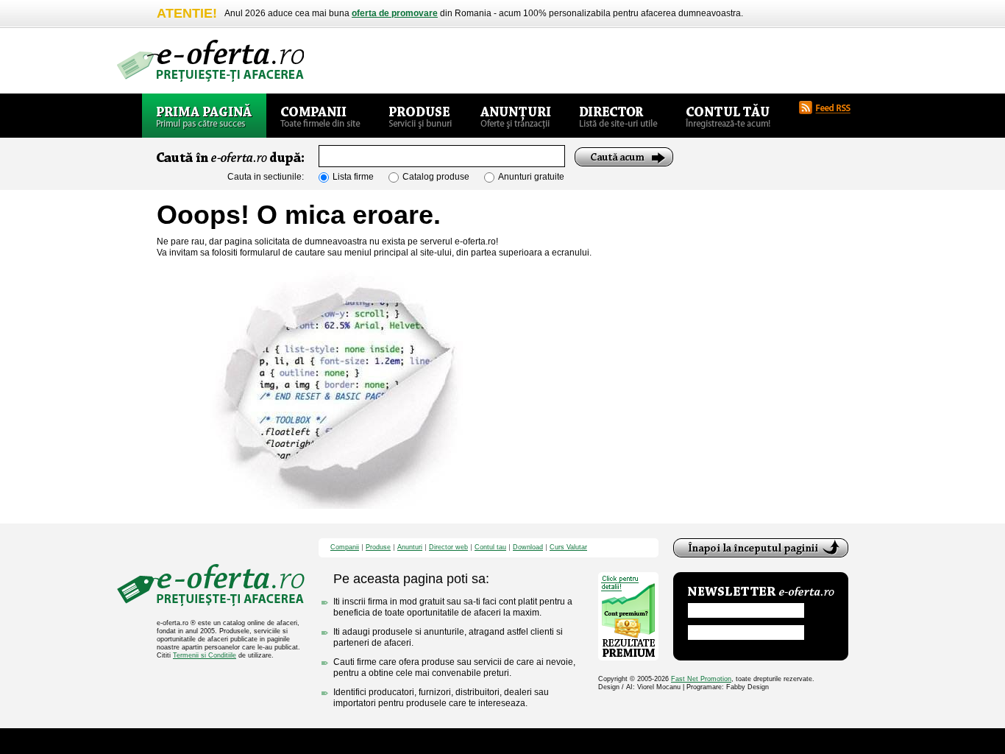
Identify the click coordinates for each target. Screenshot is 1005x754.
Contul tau (490, 547)
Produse (378, 547)
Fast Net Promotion (701, 679)
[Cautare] (624, 156)
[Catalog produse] (420, 116)
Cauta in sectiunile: (265, 177)
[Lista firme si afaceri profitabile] (210, 61)
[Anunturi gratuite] (515, 116)
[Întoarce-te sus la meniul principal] (760, 547)
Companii (344, 547)
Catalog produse (435, 177)
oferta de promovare (395, 13)
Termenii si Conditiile (204, 655)
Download (528, 547)
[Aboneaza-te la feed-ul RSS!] (830, 107)
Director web (448, 547)
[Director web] (618, 116)
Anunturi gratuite (531, 177)
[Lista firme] (320, 116)
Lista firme (353, 177)
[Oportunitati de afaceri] (204, 116)
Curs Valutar (568, 547)
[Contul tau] (728, 116)
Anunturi (409, 547)
